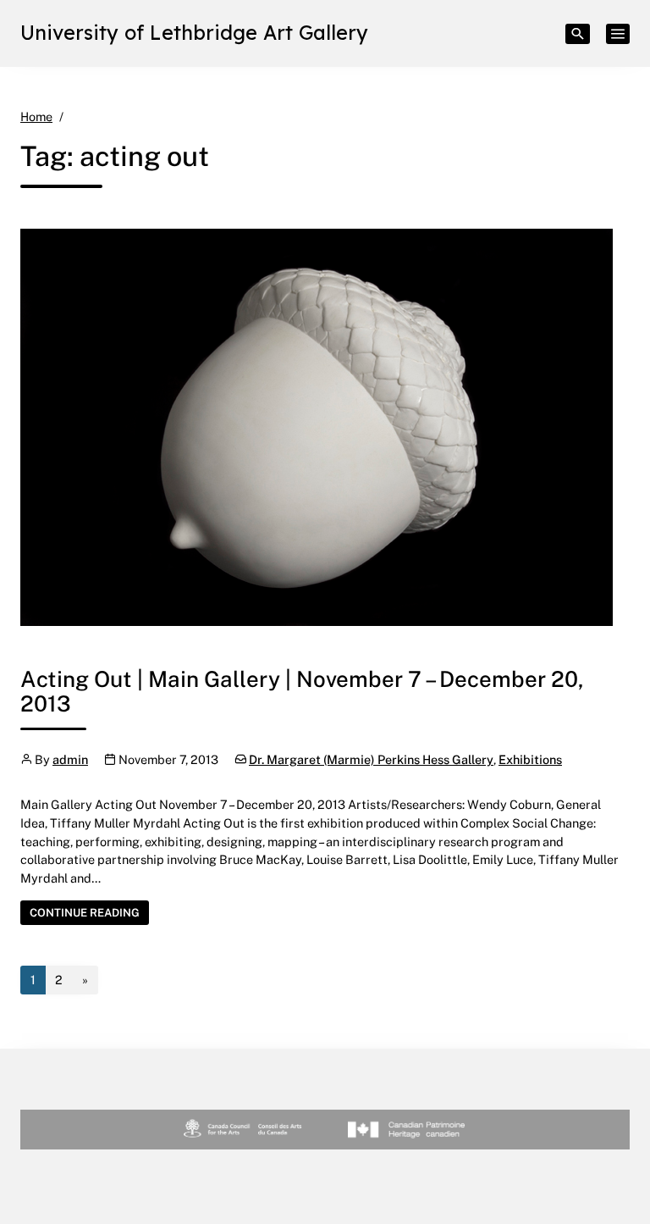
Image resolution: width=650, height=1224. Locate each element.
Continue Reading (89, 912)
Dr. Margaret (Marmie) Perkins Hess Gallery (371, 759)
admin (70, 759)
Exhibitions (530, 759)
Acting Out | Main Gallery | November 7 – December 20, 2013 (302, 691)
